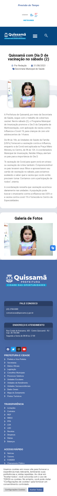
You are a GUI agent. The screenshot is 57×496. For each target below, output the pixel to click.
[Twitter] (13, 349)
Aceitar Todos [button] (36, 490)
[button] (35, 36)
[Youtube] (24, 349)
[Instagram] (18, 349)
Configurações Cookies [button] (15, 490)
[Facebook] (8, 349)
